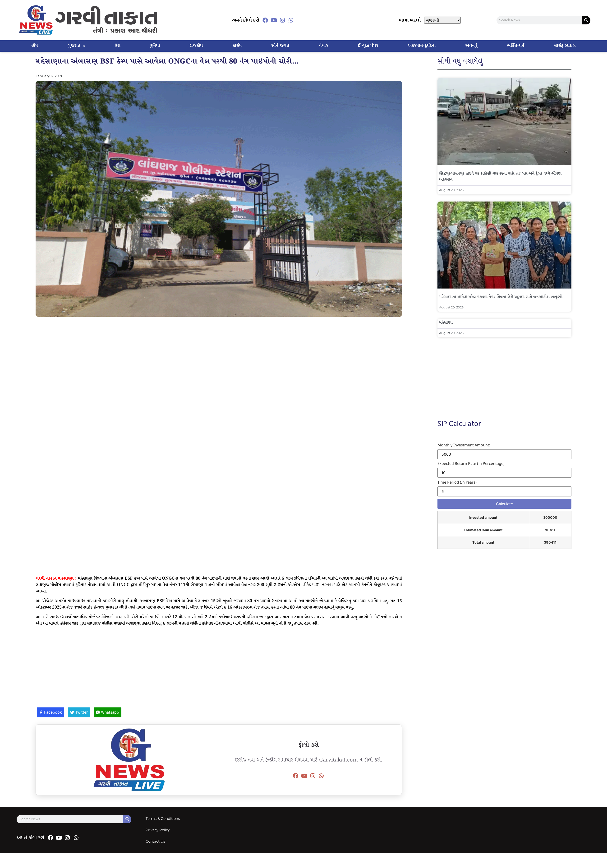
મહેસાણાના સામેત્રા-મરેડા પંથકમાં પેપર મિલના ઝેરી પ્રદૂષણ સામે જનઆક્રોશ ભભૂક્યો (500, 297)
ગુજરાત (74, 46)
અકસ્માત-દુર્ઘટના (422, 46)
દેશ (117, 46)
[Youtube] (274, 20)
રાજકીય (196, 46)
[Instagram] (282, 20)
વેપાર (323, 46)
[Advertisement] (219, 354)
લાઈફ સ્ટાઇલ (565, 46)
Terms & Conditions (163, 818)
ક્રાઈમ (237, 46)
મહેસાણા (446, 323)
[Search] (586, 20)
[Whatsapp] (291, 20)
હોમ (34, 46)
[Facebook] (265, 20)
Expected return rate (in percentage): (471, 463)
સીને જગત (280, 46)
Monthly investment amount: (463, 445)
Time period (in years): (457, 482)
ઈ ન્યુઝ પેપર (368, 46)
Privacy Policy (158, 830)
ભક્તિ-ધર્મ (515, 46)
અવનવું (471, 46)
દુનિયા (155, 46)
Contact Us (155, 841)
